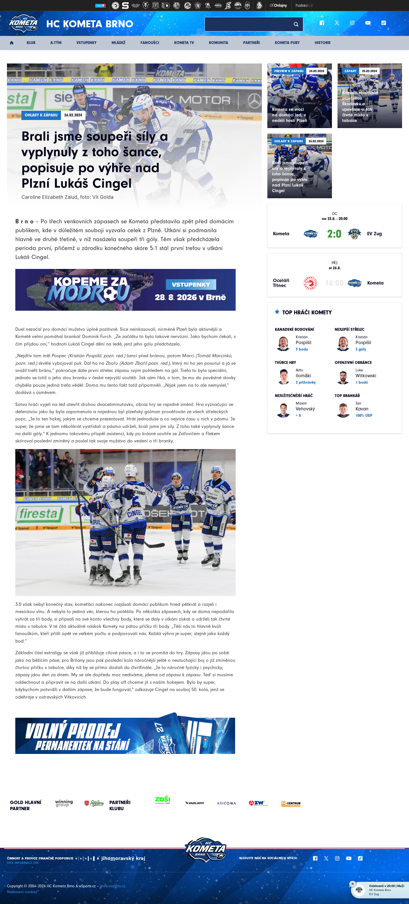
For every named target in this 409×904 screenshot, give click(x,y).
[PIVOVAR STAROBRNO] (88, 803)
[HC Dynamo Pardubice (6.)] (166, 5)
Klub (31, 42)
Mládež (118, 42)
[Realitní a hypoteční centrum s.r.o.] (222, 803)
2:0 (334, 233)
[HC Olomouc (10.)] (208, 5)
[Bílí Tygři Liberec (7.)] (177, 5)
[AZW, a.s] (190, 803)
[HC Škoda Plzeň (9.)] (198, 5)
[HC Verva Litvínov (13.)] (238, 5)
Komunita (218, 42)
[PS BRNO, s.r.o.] (286, 803)
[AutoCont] (158, 803)
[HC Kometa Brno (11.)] (218, 5)
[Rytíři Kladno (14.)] (247, 5)
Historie (323, 42)
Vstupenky (87, 42)
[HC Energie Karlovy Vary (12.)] (228, 5)
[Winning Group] (58, 803)
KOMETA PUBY (287, 42)
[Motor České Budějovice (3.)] (135, 5)
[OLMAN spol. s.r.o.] (254, 803)
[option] (159, 803)
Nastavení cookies (22, 892)
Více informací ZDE (23, 863)
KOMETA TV (184, 42)
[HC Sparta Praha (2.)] (125, 5)
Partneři (251, 42)
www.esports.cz (112, 886)
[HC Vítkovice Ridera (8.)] (188, 5)
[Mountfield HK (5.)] (156, 5)
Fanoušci (150, 42)
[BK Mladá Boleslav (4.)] (146, 5)
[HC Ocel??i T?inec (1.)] (115, 5)
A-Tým (55, 42)
